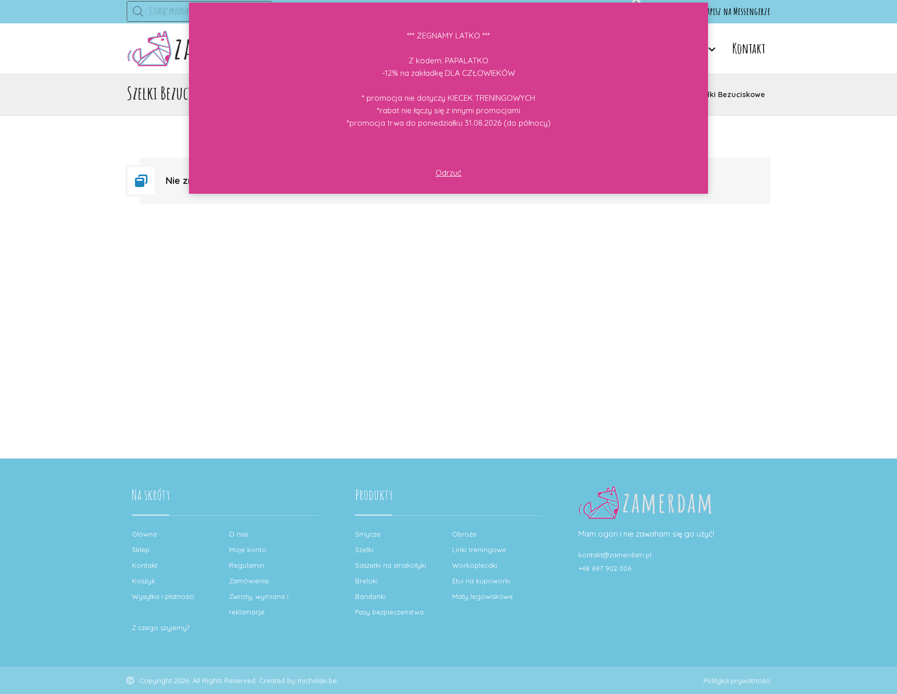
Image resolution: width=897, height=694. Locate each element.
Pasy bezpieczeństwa (389, 612)
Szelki (364, 549)
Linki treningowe (479, 549)
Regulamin (246, 565)
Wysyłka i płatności (163, 596)
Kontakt (144, 565)
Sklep (141, 549)
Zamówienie (249, 581)
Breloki (366, 581)
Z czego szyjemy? (160, 627)
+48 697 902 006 (604, 568)
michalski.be (317, 680)
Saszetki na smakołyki (390, 565)
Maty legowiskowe (482, 596)
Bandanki (370, 596)
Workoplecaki (474, 565)
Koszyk (143, 581)
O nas (238, 534)
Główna (144, 534)
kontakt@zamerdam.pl (614, 555)
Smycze (367, 534)
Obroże (464, 534)
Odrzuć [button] (448, 173)
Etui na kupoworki (481, 581)
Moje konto (247, 549)
